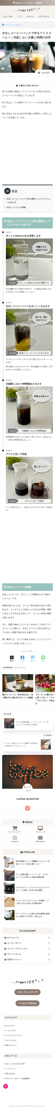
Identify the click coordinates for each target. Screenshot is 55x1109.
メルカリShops (28, 1003)
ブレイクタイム (28, 954)
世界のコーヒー (28, 959)
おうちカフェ (20, 667)
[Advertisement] (27, 151)
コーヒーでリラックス (28, 949)
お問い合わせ (10, 1074)
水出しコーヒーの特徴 (16, 207)
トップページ (10, 1069)
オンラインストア (28, 992)
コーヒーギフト (28, 943)
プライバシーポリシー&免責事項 (17, 1078)
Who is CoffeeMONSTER (15, 1064)
